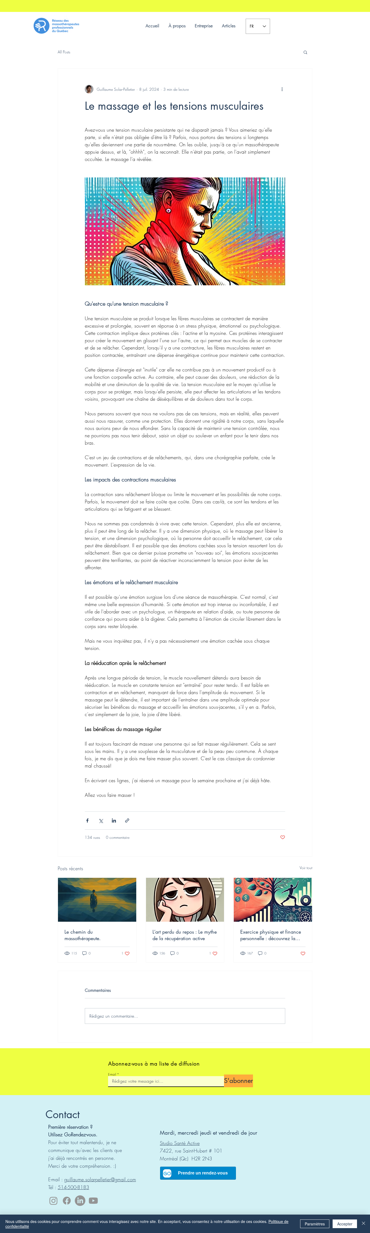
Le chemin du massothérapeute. (82, 934)
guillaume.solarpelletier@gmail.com (100, 1179)
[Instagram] (53, 1200)
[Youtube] (93, 1200)
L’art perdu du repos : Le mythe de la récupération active (184, 934)
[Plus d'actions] (282, 89)
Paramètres (315, 1223)
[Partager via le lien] (127, 820)
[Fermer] (363, 1224)
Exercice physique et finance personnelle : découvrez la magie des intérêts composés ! (272, 934)
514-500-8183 (73, 1187)
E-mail (112, 1074)
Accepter (344, 1223)
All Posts (64, 51)
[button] (305, 52)
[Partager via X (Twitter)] (100, 820)
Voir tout (306, 867)
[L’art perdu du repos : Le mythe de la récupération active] (185, 900)
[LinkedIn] (80, 1200)
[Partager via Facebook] (87, 820)
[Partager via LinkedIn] (113, 820)
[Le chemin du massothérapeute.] (97, 900)
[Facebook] (66, 1200)
